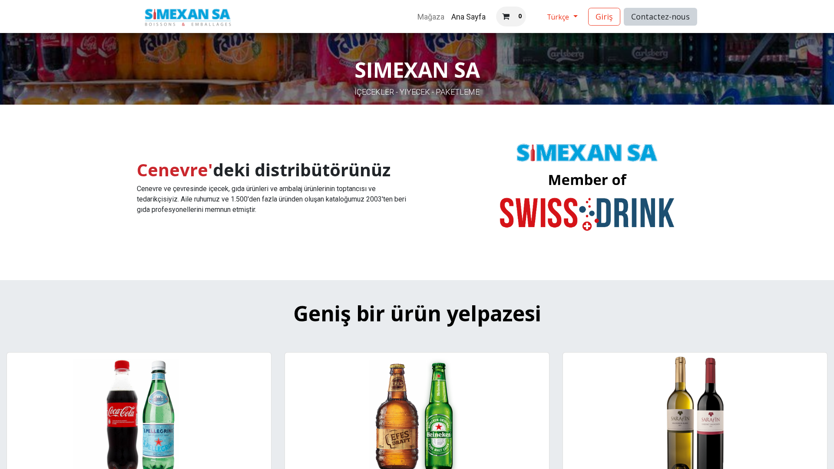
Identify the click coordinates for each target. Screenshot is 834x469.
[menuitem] (431, 16)
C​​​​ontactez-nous (660, 16)
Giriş (604, 16)
